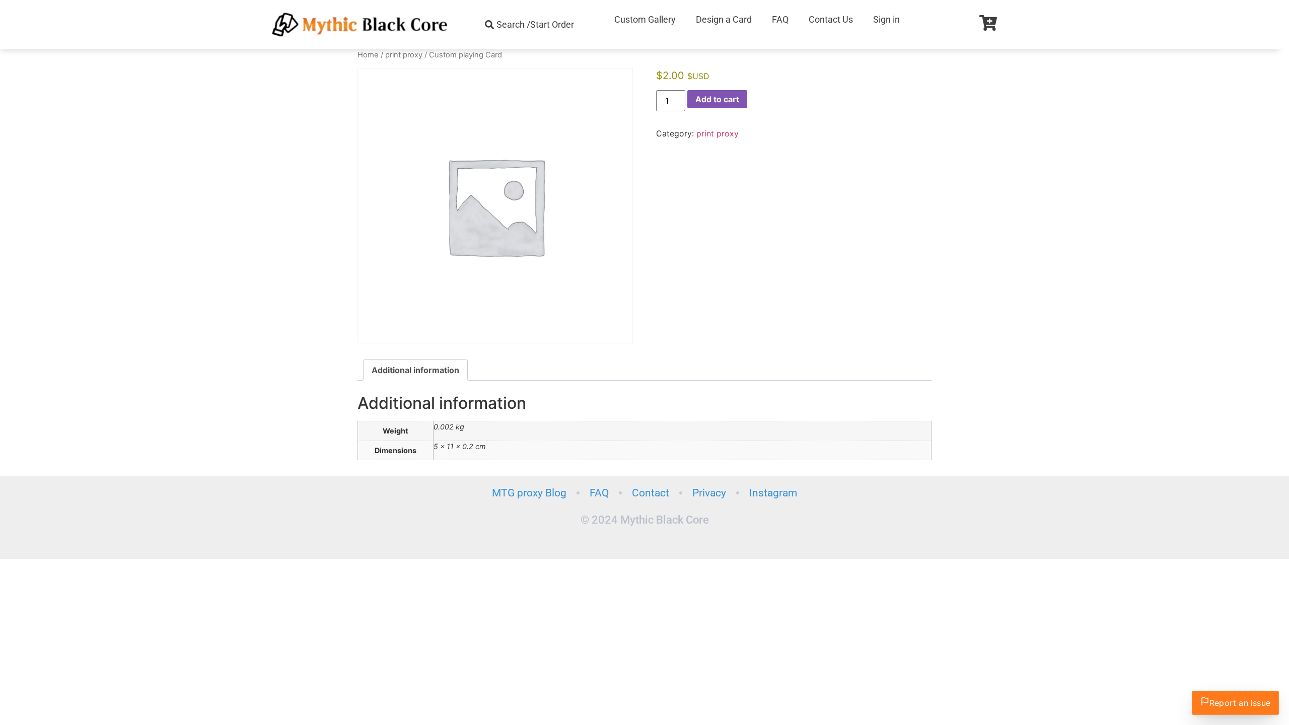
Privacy (709, 493)
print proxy (403, 54)
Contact (650, 493)
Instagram (773, 493)
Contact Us (831, 19)
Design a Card (724, 19)
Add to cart (717, 99)
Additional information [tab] (415, 370)
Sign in (886, 19)
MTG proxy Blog (529, 493)
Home (368, 54)
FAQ (780, 19)
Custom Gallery (645, 19)
